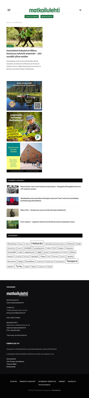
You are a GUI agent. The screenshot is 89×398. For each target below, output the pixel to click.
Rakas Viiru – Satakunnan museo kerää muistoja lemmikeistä (43, 210)
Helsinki (37, 243)
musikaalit (18, 256)
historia (71, 244)
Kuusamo (69, 248)
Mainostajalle (47, 16)
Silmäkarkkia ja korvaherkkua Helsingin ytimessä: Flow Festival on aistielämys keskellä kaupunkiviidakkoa (50, 199)
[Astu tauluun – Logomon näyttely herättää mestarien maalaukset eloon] (13, 224)
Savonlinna (29, 261)
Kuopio (60, 248)
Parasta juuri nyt (28, 381)
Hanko (27, 244)
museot (10, 256)
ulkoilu (27, 267)
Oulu (42, 256)
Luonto (10, 46)
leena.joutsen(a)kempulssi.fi (16, 313)
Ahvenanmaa (12, 244)
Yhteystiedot (44, 385)
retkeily (70, 256)
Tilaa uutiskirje (31, 16)
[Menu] (9, 10)
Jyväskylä (27, 248)
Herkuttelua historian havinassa (55, 244)
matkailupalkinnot (55, 252)
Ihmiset (62, 381)
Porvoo (55, 256)
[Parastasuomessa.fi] (44, 10)
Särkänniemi (50, 261)
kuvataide (12, 252)
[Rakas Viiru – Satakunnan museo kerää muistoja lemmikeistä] (13, 213)
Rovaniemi (12, 261)
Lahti (20, 252)
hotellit (78, 244)
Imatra (20, 248)
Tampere (71, 261)
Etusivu (9, 22)
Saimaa (20, 261)
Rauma (63, 256)
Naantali (26, 256)
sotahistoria (40, 261)
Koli (54, 248)
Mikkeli (72, 252)
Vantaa (50, 267)
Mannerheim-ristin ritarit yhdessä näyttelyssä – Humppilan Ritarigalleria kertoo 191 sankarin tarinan (51, 188)
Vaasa (34, 267)
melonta (65, 252)
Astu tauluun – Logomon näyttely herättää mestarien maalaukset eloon (48, 222)
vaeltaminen (41, 266)
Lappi (39, 252)
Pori (49, 256)
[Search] (80, 10)
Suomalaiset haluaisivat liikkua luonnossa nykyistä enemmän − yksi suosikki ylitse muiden (24, 53)
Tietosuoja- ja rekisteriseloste (17, 335)
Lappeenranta (29, 252)
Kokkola (49, 248)
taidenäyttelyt (60, 261)
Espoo (21, 244)
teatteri (10, 267)
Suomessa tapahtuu (47, 381)
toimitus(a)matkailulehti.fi (15, 303)
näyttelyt (34, 256)
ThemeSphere (56, 390)
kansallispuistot (39, 248)
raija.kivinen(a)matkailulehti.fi (16, 328)
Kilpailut (72, 381)
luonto (46, 252)
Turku (19, 266)
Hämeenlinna (11, 248)
